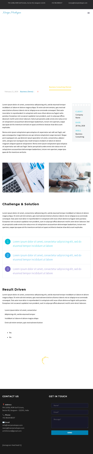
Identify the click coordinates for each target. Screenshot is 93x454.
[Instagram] (48, 6)
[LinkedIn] (41, 6)
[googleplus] (41, 375)
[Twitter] (44, 6)
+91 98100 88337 (8, 418)
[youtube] (56, 375)
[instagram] (51, 375)
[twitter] (36, 375)
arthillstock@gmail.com (12, 431)
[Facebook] (38, 6)
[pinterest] (61, 375)
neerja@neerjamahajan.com (78, 3)
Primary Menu (89, 13)
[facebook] (32, 375)
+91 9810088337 (57, 3)
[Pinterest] (51, 6)
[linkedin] (46, 375)
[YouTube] (55, 6)
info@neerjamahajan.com (12, 425)
